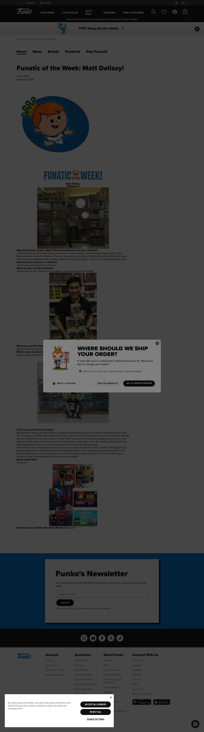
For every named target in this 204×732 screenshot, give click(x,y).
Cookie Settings (95, 719)
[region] (59, 710)
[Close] (111, 697)
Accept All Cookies (95, 704)
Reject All (95, 711)
